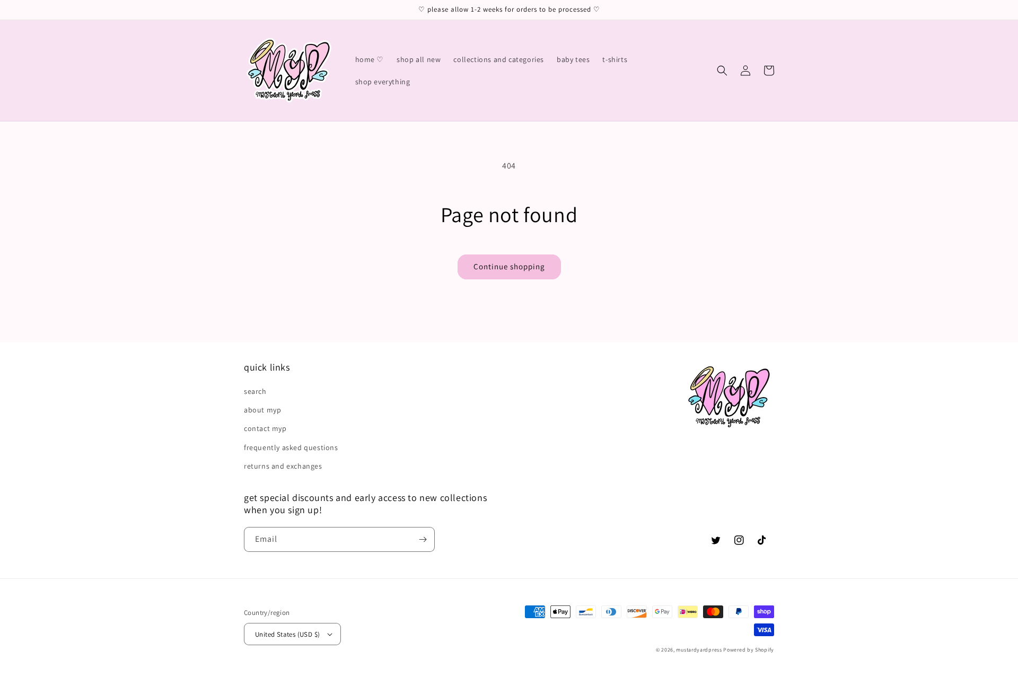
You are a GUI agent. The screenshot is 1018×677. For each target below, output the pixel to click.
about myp (262, 410)
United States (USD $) (287, 634)
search (255, 391)
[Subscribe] (422, 539)
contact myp (265, 428)
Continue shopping (509, 266)
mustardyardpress (699, 649)
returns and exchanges (283, 466)
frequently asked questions (291, 447)
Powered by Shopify (748, 649)
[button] (722, 70)
